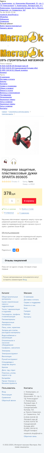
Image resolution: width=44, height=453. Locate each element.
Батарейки (6, 378)
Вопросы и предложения (10, 93)
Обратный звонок (9, 400)
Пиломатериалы (8, 319)
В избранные (9, 213)
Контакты (3, 84)
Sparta (30, 182)
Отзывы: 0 (15, 182)
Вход (25, 280)
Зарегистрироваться (13, 26)
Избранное (4, 19)
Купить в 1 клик (27, 209)
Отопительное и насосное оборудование (8, 342)
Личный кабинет (6, 24)
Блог (26, 308)
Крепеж (5, 367)
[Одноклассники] (17, 250)
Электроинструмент (10, 354)
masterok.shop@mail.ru (9, 15)
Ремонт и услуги (6, 90)
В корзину (29, 201)
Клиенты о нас (29, 305)
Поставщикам (5, 95)
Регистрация (7, 395)
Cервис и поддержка (8, 86)
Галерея (27, 311)
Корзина (3, 72)
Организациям (6, 97)
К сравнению (24, 213)
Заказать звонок (6, 28)
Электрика (6, 351)
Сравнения (4, 21)
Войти (2, 26)
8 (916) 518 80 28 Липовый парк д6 (14, 66)
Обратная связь (30, 436)
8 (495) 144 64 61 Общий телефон (14, 70)
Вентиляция (6, 356)
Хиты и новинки (6, 102)
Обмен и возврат (7, 88)
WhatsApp (4, 17)
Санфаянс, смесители (11, 348)
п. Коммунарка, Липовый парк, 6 (28, 6)
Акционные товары (7, 99)
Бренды (3, 81)
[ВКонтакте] (14, 250)
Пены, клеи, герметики (11, 327)
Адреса (3, 1)
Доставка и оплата (7, 79)
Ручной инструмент (9, 359)
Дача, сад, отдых (8, 370)
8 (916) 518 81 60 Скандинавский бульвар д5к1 (19, 68)
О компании (5, 77)
